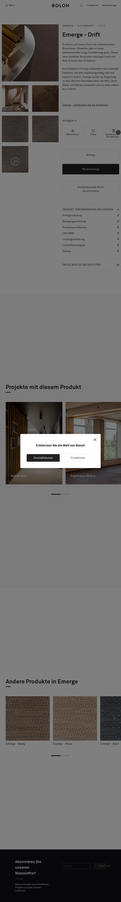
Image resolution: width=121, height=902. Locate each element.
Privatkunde (78, 458)
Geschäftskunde (43, 458)
